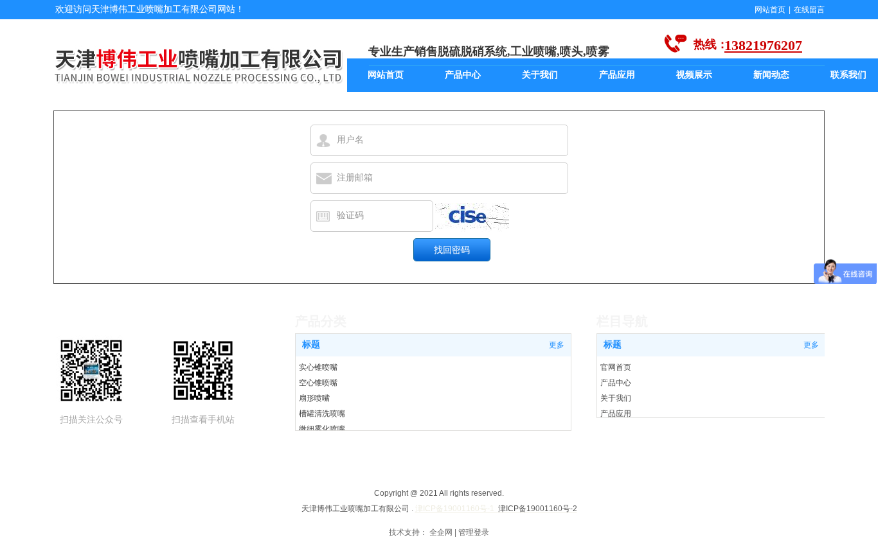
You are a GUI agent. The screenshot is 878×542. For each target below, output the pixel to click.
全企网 (440, 532)
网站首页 (770, 9)
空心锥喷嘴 (318, 382)
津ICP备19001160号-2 (537, 508)
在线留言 (809, 9)
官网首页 (615, 367)
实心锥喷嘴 (318, 367)
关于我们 (615, 398)
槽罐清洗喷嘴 (322, 413)
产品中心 (615, 382)
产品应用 (615, 413)
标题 (613, 344)
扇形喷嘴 (314, 398)
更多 (811, 345)
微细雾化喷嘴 (322, 428)
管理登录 (473, 532)
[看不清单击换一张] (472, 217)
